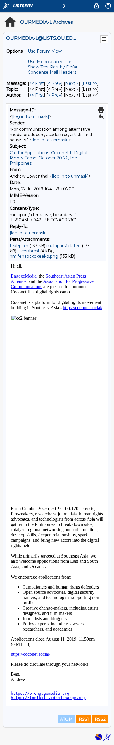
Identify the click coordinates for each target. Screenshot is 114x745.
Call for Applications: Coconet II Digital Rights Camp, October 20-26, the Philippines (48, 158)
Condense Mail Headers (52, 72)
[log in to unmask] (30, 116)
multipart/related (63, 245)
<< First (36, 83)
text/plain (19, 245)
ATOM (66, 719)
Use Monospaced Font (51, 61)
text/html (29, 251)
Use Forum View (45, 51)
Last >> (90, 83)
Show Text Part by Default (54, 67)
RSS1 (84, 719)
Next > (72, 83)
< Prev (54, 83)
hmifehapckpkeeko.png (34, 256)
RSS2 (100, 719)
